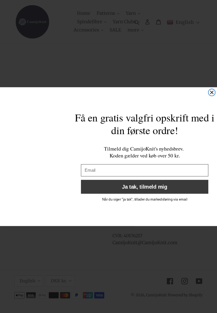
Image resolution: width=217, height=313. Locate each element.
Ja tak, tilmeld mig (144, 186)
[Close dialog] (211, 92)
